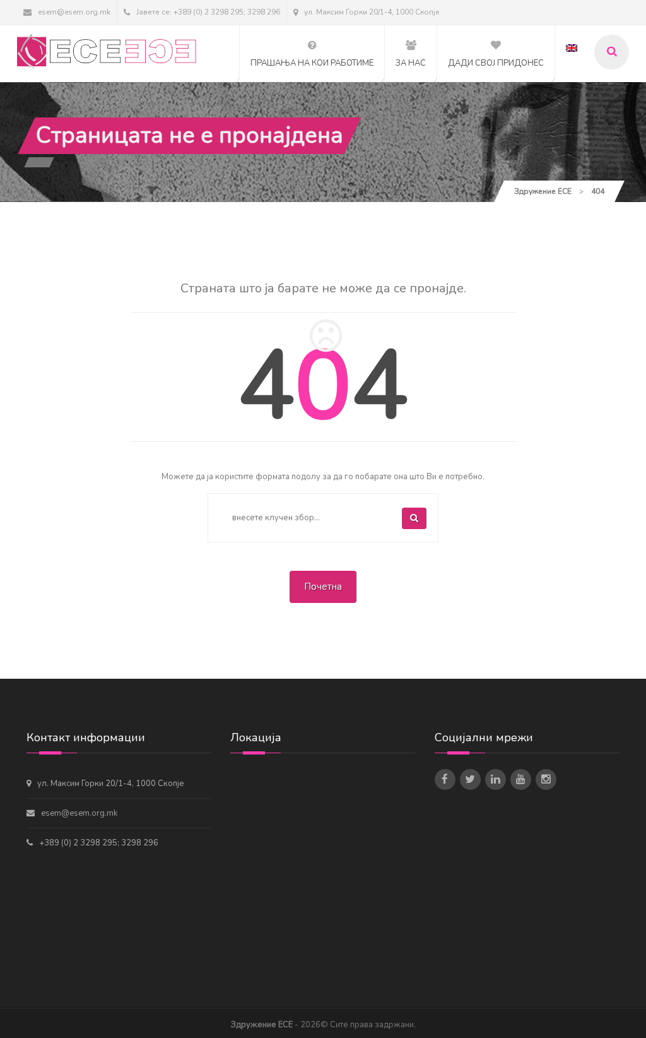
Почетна (323, 586)
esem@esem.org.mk (74, 12)
